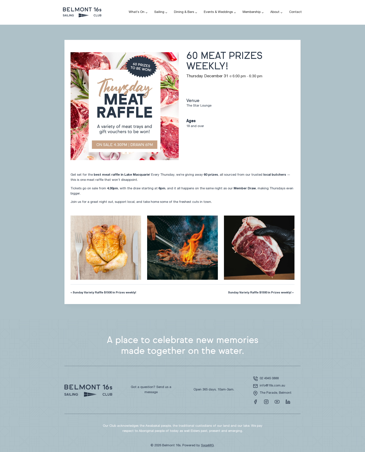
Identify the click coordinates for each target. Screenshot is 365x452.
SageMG (207, 445)
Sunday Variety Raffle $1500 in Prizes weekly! (103, 292)
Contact (295, 12)
